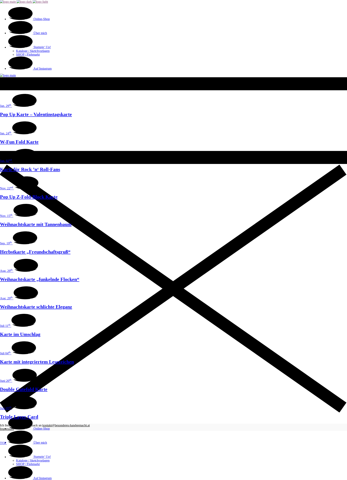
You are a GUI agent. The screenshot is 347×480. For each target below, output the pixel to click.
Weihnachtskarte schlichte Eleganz (36, 306)
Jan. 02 (6, 161)
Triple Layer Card (19, 416)
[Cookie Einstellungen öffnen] (30, 474)
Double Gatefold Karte (23, 389)
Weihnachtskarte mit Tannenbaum (35, 224)
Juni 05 (5, 408)
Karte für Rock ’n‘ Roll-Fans (30, 169)
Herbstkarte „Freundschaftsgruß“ (35, 251)
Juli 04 (5, 353)
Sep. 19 (6, 243)
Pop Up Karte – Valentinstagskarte (36, 114)
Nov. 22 (6, 188)
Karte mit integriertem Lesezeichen (37, 361)
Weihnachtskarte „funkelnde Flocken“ (39, 279)
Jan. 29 (5, 106)
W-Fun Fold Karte (19, 141)
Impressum (7, 429)
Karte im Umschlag (20, 334)
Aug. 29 (6, 271)
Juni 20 (5, 380)
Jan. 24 (5, 133)
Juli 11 (5, 325)
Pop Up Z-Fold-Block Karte (29, 196)
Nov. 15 (6, 216)
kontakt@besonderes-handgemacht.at (66, 425)
